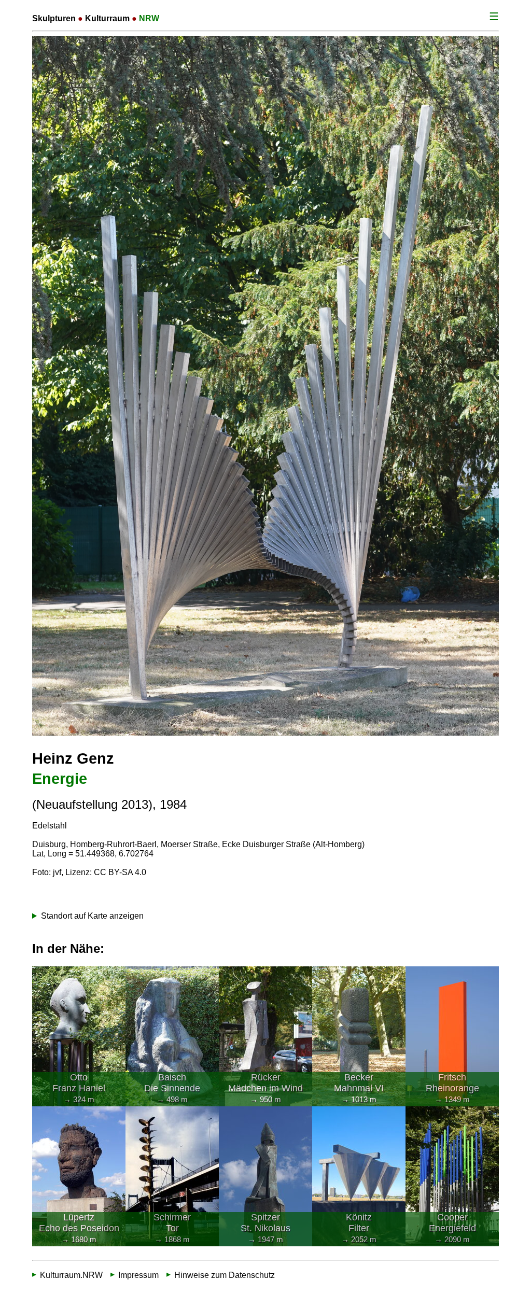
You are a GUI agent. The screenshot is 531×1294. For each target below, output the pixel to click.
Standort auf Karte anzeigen (92, 915)
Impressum (138, 1275)
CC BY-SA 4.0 (120, 872)
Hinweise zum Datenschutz (224, 1275)
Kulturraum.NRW (71, 1275)
